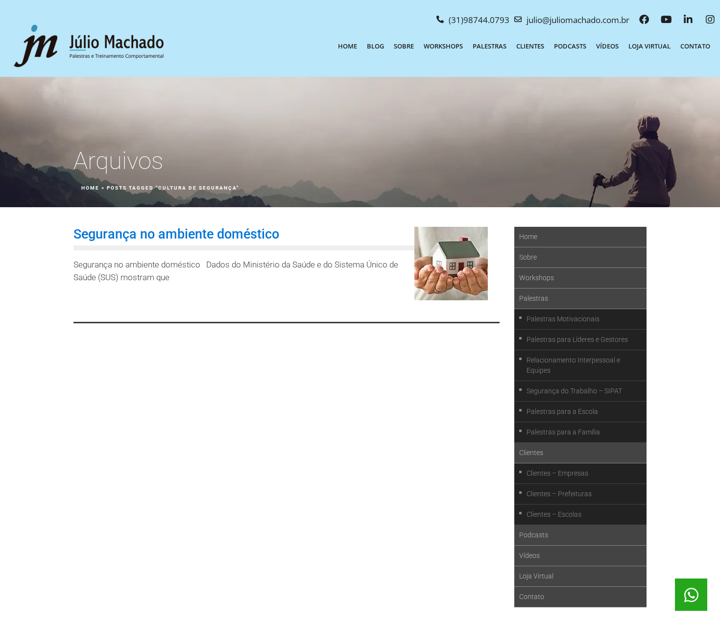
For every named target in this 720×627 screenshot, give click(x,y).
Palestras (489, 46)
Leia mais (99, 301)
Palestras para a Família (563, 432)
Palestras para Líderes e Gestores (577, 339)
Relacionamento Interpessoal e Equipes (573, 365)
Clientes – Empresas (557, 473)
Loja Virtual (649, 46)
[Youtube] (666, 19)
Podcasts (570, 46)
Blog (375, 46)
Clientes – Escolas (554, 514)
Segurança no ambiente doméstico (176, 234)
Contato (695, 46)
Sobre (404, 46)
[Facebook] (644, 19)
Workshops (443, 46)
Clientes (530, 46)
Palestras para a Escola (562, 411)
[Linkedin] (688, 19)
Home (347, 46)
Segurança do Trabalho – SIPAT (574, 391)
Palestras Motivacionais (563, 319)
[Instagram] (710, 19)
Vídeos (607, 46)
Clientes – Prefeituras (559, 494)
